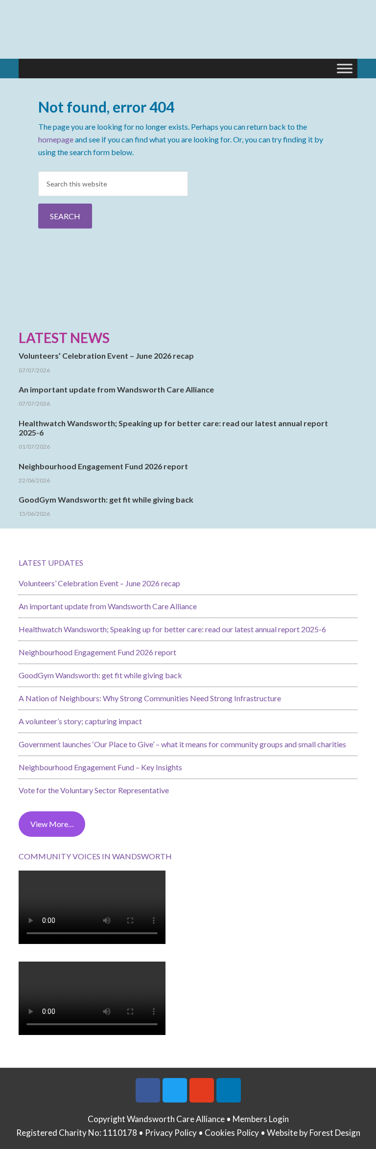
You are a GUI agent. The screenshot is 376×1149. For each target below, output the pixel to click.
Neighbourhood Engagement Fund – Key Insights (100, 767)
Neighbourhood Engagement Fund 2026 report (103, 466)
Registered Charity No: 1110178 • (80, 1132)
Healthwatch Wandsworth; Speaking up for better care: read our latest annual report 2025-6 (172, 629)
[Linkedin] (228, 1090)
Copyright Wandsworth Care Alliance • (160, 1119)
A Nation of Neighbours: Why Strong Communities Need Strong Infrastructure (150, 698)
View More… (52, 823)
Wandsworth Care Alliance (188, 34)
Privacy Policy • (175, 1132)
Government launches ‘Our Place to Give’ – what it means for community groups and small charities (182, 744)
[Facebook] (148, 1090)
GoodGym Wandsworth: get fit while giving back (106, 499)
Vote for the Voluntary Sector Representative (94, 790)
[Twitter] (175, 1090)
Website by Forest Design (313, 1132)
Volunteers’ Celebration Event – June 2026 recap (106, 355)
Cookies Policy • (236, 1132)
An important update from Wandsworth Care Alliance (116, 389)
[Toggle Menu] (344, 68)
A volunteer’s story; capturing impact (80, 721)
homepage (55, 139)
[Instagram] (201, 1090)
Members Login (261, 1119)
